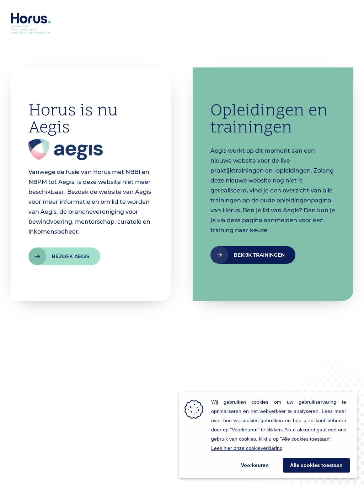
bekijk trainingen (259, 255)
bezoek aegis (71, 256)
